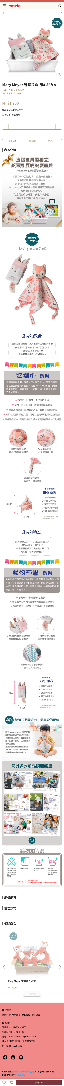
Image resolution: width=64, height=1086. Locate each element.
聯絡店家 (39, 1082)
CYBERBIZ (20, 1074)
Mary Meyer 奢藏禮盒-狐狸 (22, 981)
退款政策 (6, 1015)
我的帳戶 (36, 1015)
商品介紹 (12, 141)
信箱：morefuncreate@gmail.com (19, 1036)
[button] (60, 967)
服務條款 (26, 1015)
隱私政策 (16, 1015)
